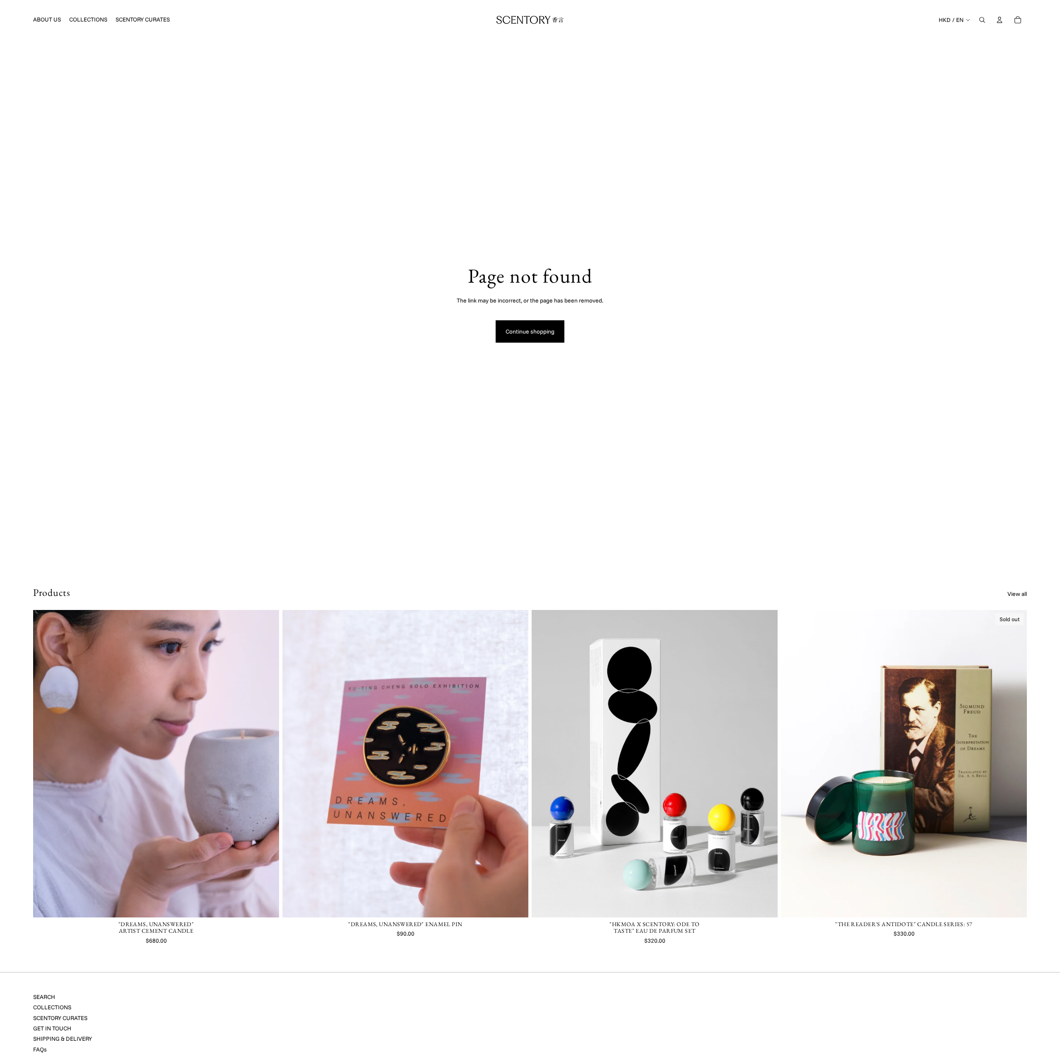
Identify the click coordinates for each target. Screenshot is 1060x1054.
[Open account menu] (999, 20)
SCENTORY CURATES (60, 1018)
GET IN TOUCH (52, 1028)
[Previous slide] (45, 764)
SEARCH (44, 997)
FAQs (40, 1049)
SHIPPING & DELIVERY (62, 1038)
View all (1017, 594)
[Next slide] (266, 764)
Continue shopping (530, 331)
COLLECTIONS (52, 1007)
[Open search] (982, 20)
